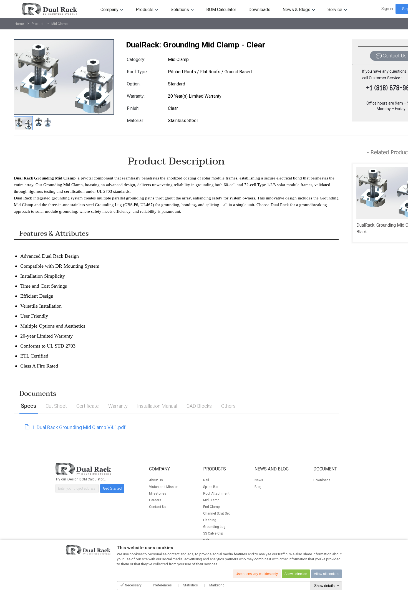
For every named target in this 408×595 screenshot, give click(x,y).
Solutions (180, 9)
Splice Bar (210, 487)
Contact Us (157, 507)
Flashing (209, 520)
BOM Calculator (221, 9)
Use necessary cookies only (257, 574)
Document (325, 469)
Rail (206, 480)
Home (19, 24)
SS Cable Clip (213, 533)
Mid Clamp (59, 24)
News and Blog (272, 469)
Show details (324, 586)
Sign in (387, 8)
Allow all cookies (326, 574)
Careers (155, 500)
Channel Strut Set (216, 513)
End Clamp (211, 507)
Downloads (259, 9)
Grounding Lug (214, 527)
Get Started (112, 488)
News (259, 480)
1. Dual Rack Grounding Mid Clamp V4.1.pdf (78, 427)
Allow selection (295, 574)
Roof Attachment (216, 493)
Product (38, 24)
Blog (258, 487)
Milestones (157, 493)
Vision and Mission (163, 487)
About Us (156, 480)
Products (144, 9)
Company (159, 469)
